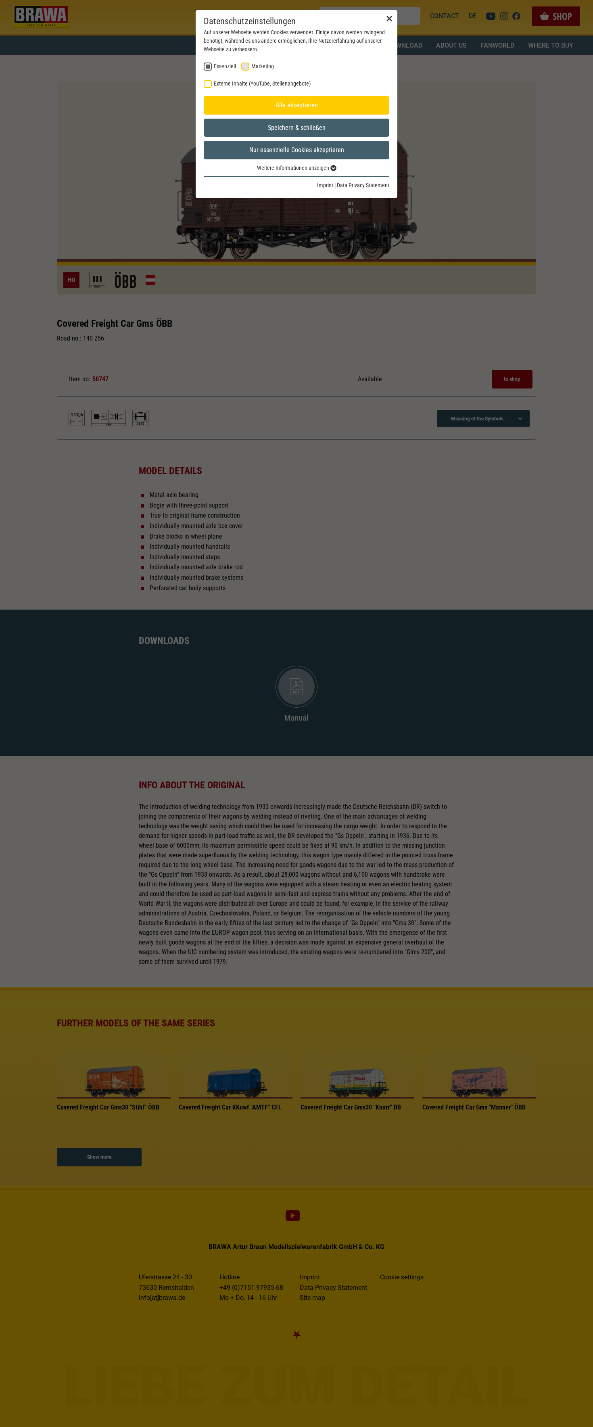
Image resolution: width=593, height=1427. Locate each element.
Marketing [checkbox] (262, 66)
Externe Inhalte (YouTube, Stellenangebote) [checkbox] (262, 83)
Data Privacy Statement (363, 185)
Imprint (325, 185)
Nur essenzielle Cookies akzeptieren (296, 150)
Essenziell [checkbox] (225, 66)
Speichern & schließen (297, 128)
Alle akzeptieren (297, 105)
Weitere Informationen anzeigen (293, 168)
